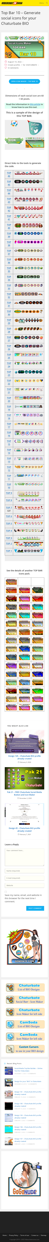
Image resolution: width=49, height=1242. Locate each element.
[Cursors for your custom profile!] (25, 1049)
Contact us (34, 1235)
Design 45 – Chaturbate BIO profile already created (24, 829)
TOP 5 (9, 523)
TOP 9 (9, 493)
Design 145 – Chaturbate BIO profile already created (24, 757)
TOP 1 (9, 550)
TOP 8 (9, 500)
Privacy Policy (13, 1235)
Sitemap (43, 1235)
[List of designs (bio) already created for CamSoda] (25, 1024)
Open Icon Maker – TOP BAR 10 (24, 81)
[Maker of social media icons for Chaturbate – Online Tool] (25, 1012)
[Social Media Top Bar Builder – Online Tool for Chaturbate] (9, 1071)
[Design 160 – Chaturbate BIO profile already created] (9, 1106)
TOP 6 (9, 516)
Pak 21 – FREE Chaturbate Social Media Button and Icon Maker (24, 793)
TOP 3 (9, 538)
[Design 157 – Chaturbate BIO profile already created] (9, 1141)
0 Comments (13, 68)
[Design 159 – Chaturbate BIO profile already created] (9, 1118)
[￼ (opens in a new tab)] (28, 398)
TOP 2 (9, 543)
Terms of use (24, 1235)
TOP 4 (9, 530)
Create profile (14, 65)
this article (35, 104)
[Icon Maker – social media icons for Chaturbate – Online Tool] (25, 999)
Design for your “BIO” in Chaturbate (28, 1081)
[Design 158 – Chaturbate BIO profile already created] (9, 1129)
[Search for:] (46, 3)
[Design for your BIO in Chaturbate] (25, 987)
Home (5, 1235)
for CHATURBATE (30, 65)
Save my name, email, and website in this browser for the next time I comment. (23, 898)
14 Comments (32, 1084)
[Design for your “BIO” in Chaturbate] (9, 1082)
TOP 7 (9, 507)
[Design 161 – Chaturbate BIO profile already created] (9, 1094)
